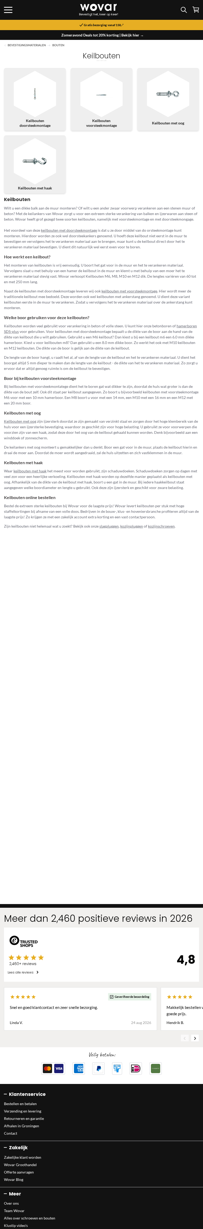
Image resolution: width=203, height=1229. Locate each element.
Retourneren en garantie (24, 1118)
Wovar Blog (13, 1179)
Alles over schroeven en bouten (29, 1218)
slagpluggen (109, 526)
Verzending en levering (22, 1111)
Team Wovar (14, 1210)
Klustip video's (16, 1225)
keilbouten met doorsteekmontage (69, 230)
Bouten (58, 45)
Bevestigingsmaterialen (27, 45)
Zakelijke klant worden (22, 1157)
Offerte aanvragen (19, 1172)
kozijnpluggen (131, 526)
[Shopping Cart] (195, 10)
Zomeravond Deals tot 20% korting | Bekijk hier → (102, 35)
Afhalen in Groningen (21, 1126)
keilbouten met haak (30, 471)
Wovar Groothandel (20, 1164)
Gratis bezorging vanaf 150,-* (103, 25)
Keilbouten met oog (20, 421)
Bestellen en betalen (20, 1103)
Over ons (11, 1203)
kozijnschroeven (161, 526)
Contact (10, 1133)
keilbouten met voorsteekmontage (129, 291)
